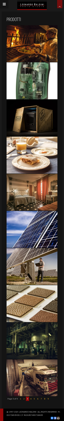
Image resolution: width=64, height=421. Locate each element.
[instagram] (58, 418)
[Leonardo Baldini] (32, 4)
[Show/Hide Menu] (4, 4)
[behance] (52, 418)
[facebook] (55, 418)
